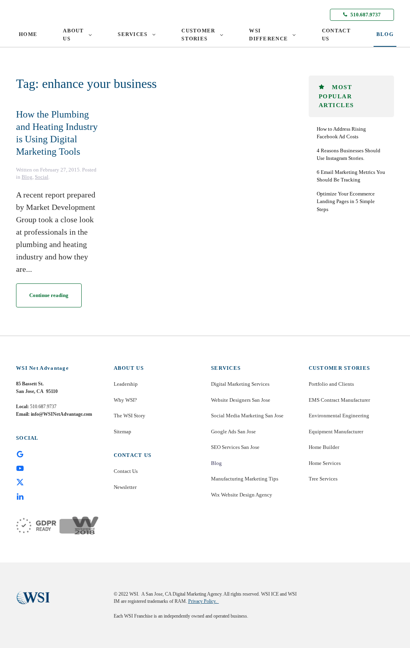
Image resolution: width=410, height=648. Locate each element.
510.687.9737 (365, 15)
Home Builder (324, 447)
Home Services (325, 463)
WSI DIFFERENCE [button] (268, 35)
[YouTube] (20, 468)
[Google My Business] (20, 454)
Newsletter (125, 487)
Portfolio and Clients (331, 384)
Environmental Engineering (339, 416)
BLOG (385, 34)
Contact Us (126, 471)
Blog (27, 177)
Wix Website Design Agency (241, 495)
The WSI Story (129, 416)
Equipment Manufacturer (336, 432)
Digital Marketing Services (240, 384)
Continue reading (48, 295)
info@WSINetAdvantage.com (61, 414)
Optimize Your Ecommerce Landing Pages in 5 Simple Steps (346, 201)
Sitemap (122, 432)
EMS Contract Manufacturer (339, 400)
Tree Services (323, 479)
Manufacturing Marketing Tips (244, 479)
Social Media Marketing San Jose (247, 416)
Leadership (126, 384)
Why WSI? (125, 400)
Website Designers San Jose (240, 400)
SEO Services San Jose (235, 447)
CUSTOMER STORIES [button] (198, 35)
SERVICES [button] (132, 34)
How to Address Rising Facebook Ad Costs (341, 133)
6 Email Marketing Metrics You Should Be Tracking (351, 176)
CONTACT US (336, 35)
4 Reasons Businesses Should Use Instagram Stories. (348, 155)
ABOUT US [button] (73, 35)
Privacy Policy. (203, 601)
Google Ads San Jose (233, 432)
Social (41, 177)
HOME (28, 34)
